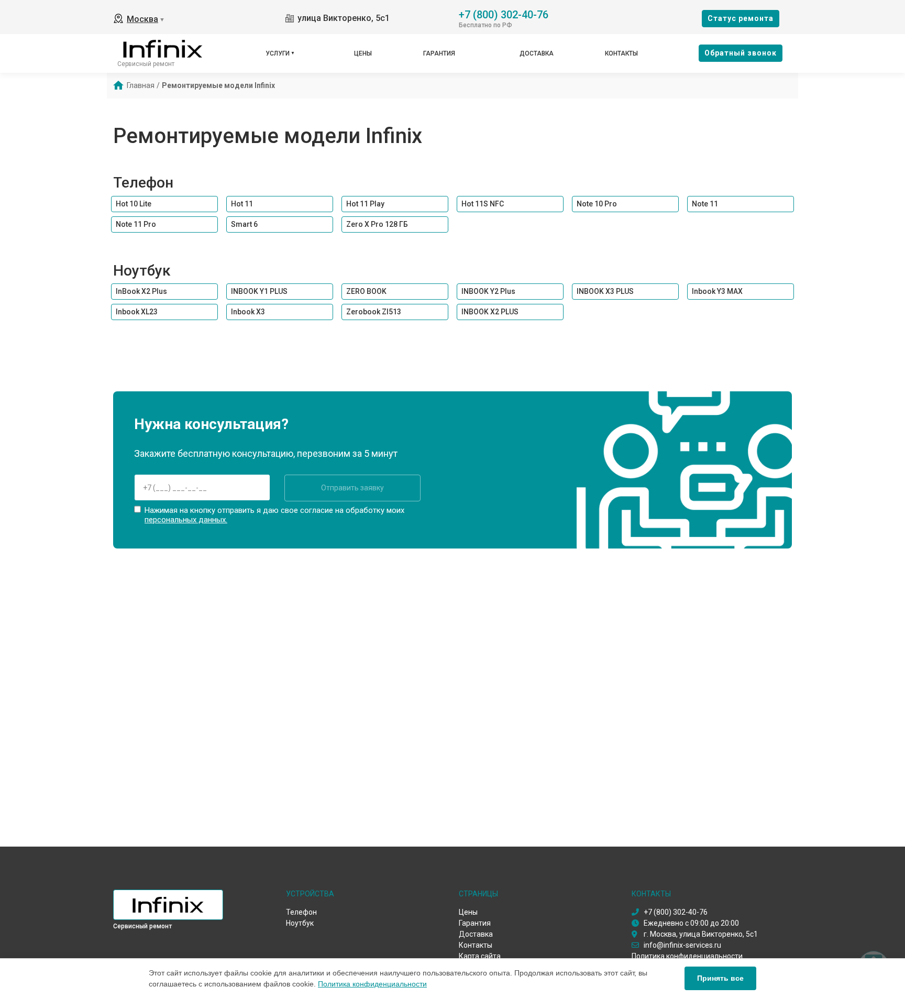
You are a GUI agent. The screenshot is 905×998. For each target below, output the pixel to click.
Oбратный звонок (740, 53)
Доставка (537, 53)
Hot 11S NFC (482, 204)
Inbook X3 (248, 312)
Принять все (720, 978)
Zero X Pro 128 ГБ (377, 224)
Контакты (621, 53)
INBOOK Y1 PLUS (259, 291)
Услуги (278, 53)
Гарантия (439, 53)
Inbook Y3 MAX (717, 291)
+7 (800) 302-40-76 (503, 13)
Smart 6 (244, 224)
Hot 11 (242, 204)
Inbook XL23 (137, 312)
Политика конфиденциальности (372, 984)
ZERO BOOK (366, 291)
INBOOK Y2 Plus (488, 291)
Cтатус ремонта (741, 18)
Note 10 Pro (597, 204)
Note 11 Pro (136, 224)
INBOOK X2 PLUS (489, 312)
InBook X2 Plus (141, 291)
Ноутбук (142, 270)
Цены (363, 53)
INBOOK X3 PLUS (605, 291)
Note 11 (705, 204)
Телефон (143, 182)
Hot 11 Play (365, 204)
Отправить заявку (352, 488)
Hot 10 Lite (133, 204)
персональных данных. (186, 519)
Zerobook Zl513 (373, 312)
